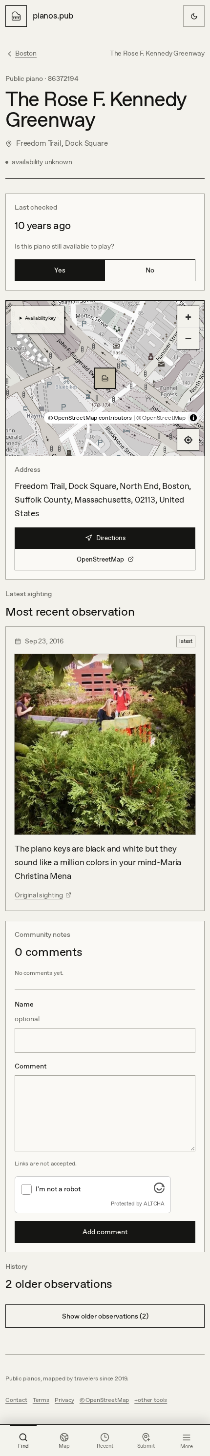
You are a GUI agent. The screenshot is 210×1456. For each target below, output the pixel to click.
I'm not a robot (58, 1189)
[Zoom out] (188, 338)
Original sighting (39, 895)
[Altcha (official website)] (159, 1190)
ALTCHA (154, 1203)
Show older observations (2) (105, 1316)
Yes (59, 270)
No (150, 270)
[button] (105, 378)
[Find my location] (188, 439)
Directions (111, 538)
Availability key (40, 318)
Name (27, 1011)
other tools (152, 1400)
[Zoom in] (188, 317)
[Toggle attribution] (193, 418)
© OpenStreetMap (161, 417)
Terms (41, 1400)
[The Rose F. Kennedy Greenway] (105, 378)
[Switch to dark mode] (194, 16)
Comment (30, 1066)
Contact (16, 1400)
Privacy (64, 1400)
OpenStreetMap (100, 559)
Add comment (105, 1232)
